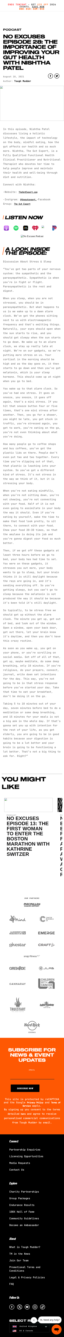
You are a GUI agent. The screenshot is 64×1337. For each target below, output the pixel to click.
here (23, 1114)
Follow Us (14, 1297)
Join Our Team (19, 1260)
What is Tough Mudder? (24, 1247)
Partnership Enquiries (24, 1149)
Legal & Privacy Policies (27, 1277)
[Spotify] (17, 228)
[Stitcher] (27, 228)
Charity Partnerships (24, 1191)
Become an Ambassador (24, 1225)
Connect (13, 1141)
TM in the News (19, 1253)
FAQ (11, 1284)
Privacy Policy (35, 1102)
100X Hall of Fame (21, 1211)
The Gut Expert (22, 204)
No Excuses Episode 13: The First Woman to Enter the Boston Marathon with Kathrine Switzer (28, 836)
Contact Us (16, 1169)
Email (32, 1070)
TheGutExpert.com (28, 192)
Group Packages (19, 1198)
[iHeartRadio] (37, 228)
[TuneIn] (46, 228)
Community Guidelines (24, 1218)
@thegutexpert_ (28, 199)
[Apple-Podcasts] (8, 228)
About (12, 1238)
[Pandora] (56, 228)
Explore (13, 1183)
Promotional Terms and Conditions (24, 1269)
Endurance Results (21, 1205)
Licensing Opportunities (26, 1156)
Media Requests (19, 1163)
